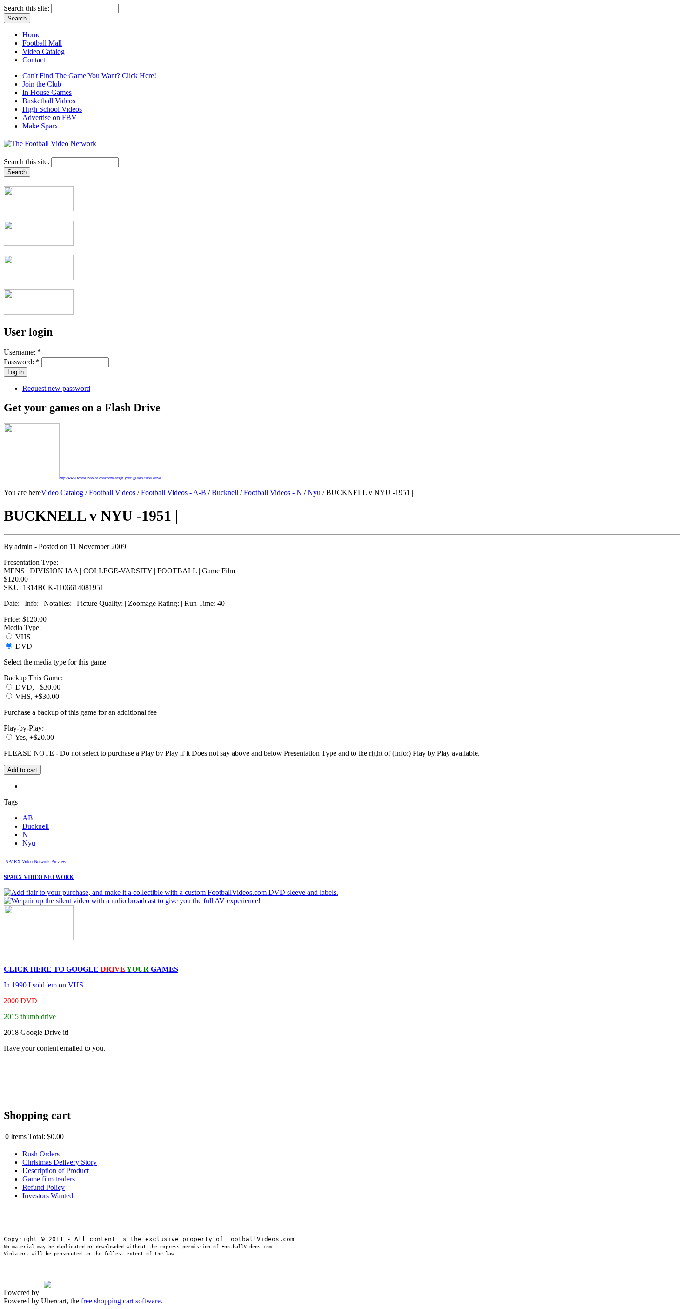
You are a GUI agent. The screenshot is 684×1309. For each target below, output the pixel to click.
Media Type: (22, 627)
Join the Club (41, 84)
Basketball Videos (48, 101)
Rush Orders (41, 1154)
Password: (22, 362)
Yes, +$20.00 (33, 737)
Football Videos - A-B (173, 493)
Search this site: (27, 8)
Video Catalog (43, 51)
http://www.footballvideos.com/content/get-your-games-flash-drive (110, 478)
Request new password (56, 388)
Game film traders (48, 1179)
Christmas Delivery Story (59, 1162)
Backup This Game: (33, 678)
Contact (33, 60)
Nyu (314, 493)
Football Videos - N (273, 493)
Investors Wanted (47, 1196)
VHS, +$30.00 (36, 696)
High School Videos (52, 109)
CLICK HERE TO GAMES (91, 969)
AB (27, 818)
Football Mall (42, 43)
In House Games (47, 92)
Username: (22, 352)
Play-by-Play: (24, 728)
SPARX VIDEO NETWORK (39, 877)
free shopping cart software (121, 1301)
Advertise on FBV (49, 117)
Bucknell (225, 493)
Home (31, 35)
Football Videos (112, 493)
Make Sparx (40, 126)
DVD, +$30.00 (36, 687)
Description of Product (55, 1171)
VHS (22, 637)
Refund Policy (43, 1187)
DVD (22, 646)
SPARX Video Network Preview (36, 861)
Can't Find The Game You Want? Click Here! (89, 76)
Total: (36, 1137)
